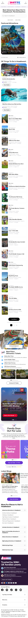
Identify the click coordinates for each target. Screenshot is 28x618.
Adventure (24, 6)
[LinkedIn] (7, 590)
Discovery (4, 599)
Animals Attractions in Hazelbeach (10, 527)
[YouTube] (21, 590)
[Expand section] (25, 527)
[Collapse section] (25, 510)
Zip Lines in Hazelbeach (7, 523)
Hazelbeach (17, 6)
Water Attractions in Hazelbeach (10, 536)
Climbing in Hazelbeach (7, 515)
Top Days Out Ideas (7, 594)
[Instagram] (16, 590)
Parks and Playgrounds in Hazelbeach (11, 521)
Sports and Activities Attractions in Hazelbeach (11, 532)
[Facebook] (2, 590)
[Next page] (17, 325)
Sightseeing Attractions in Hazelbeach (11, 541)
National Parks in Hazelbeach (9, 519)
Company (4, 604)
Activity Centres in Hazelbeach (9, 513)
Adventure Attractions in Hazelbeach (11, 510)
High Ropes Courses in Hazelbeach (10, 517)
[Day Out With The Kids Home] (14, 3)
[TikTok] (11, 590)
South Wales (3, 6)
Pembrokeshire (11, 6)
